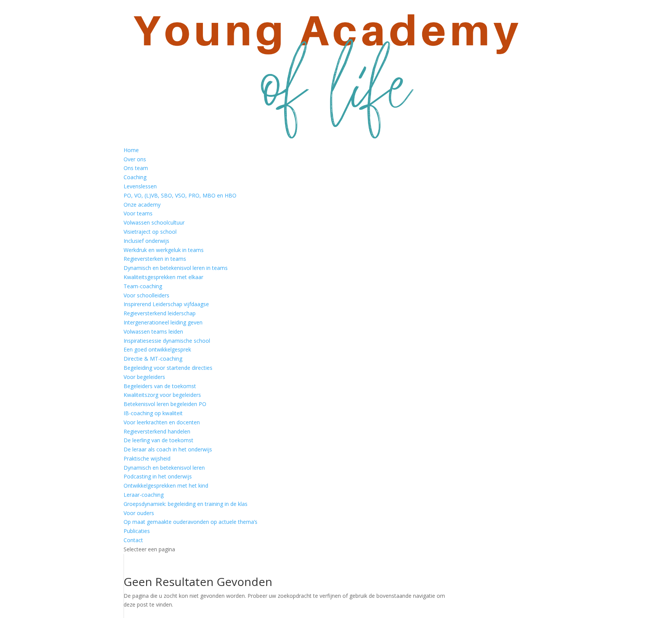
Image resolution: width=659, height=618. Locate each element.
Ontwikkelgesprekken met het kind (166, 485)
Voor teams (138, 213)
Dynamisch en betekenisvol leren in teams (176, 267)
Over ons (135, 159)
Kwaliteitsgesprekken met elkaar (163, 277)
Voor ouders (139, 513)
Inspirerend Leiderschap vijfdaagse (166, 304)
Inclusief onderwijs (146, 240)
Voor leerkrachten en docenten (162, 422)
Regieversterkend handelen (157, 431)
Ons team (136, 168)
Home (131, 150)
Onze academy (142, 204)
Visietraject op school (150, 231)
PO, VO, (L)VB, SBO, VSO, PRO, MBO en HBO (180, 195)
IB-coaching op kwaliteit (153, 413)
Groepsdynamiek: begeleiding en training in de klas (186, 503)
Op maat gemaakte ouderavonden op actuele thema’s (190, 521)
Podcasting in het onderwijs (158, 476)
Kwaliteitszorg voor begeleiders (162, 394)
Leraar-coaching (144, 494)
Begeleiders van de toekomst (160, 386)
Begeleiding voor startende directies (168, 367)
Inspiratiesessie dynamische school (167, 340)
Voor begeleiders (144, 376)
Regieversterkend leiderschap (160, 313)
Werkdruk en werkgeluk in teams (164, 250)
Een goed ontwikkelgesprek (157, 349)
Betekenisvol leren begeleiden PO (165, 404)
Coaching (135, 177)
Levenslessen (140, 186)
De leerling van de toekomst (158, 440)
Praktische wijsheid (147, 458)
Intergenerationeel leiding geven (163, 322)
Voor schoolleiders (146, 295)
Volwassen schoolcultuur (154, 222)
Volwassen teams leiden (153, 331)
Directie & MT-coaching (153, 358)
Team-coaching (143, 286)
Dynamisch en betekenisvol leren (164, 467)
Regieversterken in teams (155, 258)
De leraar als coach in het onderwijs (168, 449)
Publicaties (137, 531)
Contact (133, 540)
